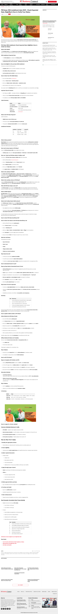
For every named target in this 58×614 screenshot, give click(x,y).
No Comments (14, 14)
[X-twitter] (8, 609)
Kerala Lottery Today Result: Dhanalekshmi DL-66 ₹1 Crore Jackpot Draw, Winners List (20, 569)
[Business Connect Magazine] (29, 1)
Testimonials (53, 4)
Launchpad (38, 4)
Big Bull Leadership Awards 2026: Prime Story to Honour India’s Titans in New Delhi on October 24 (49, 49)
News (2, 4)
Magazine (6, 4)
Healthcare (43, 4)
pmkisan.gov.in (14, 78)
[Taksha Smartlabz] (45, 34)
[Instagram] (4, 609)
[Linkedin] (6, 609)
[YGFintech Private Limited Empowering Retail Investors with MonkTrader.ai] (50, 16)
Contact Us (55, 593)
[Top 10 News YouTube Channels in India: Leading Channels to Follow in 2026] (34, 563)
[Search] (46, 2)
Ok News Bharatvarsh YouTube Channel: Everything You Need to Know (7, 568)
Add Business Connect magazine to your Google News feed (11, 536)
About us (22, 591)
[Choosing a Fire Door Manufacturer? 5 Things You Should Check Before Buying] (34, 575)
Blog (17, 4)
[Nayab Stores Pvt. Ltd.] (45, 38)
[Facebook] (2, 609)
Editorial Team (54, 591)
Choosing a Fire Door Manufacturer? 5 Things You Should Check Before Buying (33, 580)
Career (49, 591)
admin (2, 14)
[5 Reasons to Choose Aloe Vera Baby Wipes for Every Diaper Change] (7, 575)
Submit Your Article (37, 591)
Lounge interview (11, 4)
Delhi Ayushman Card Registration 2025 (9, 543)
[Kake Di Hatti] (45, 30)
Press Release (20, 4)
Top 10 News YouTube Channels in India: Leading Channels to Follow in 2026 (33, 569)
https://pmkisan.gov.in (14, 159)
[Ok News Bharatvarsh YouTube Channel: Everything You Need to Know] (7, 563)
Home (18, 591)
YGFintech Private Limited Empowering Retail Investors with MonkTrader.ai (49, 21)
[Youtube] (10, 609)
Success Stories (31, 4)
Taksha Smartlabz (50, 33)
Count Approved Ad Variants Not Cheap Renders (19, 573)
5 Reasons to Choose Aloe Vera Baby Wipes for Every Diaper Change (7, 580)
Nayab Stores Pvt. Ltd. (51, 37)
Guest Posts (26, 4)
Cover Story (47, 4)
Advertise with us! (29, 591)
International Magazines (52, 1)
